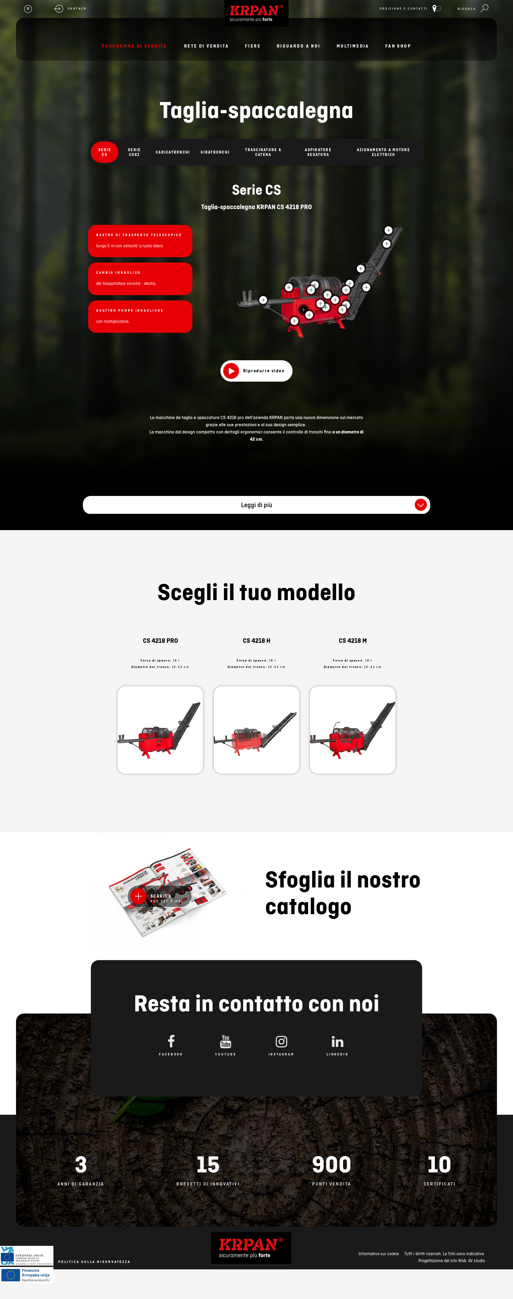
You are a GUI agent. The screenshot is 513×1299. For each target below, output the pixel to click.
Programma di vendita (134, 46)
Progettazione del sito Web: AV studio (451, 1260)
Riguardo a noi (299, 46)
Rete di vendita (206, 46)
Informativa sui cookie (379, 1254)
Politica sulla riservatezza (94, 1262)
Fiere (253, 46)
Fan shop (398, 46)
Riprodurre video (264, 371)
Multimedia (353, 46)
